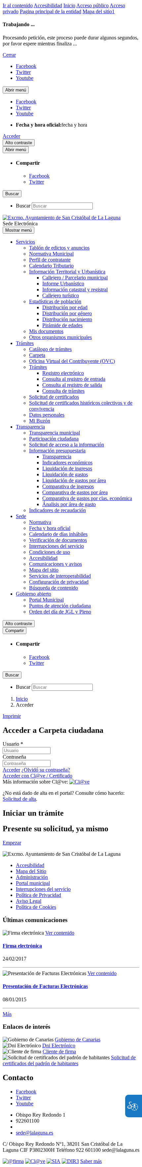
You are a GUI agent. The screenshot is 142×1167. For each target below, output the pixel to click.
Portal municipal (33, 883)
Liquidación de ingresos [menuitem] (67, 468)
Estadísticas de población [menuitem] (55, 301)
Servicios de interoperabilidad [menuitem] (60, 576)
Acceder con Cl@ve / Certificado (37, 776)
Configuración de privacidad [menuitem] (59, 582)
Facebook (39, 176)
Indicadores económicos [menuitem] (67, 462)
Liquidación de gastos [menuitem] (65, 474)
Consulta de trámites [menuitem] (63, 391)
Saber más (91, 1161)
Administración (32, 877)
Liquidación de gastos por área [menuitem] (74, 480)
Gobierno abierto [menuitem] (33, 594)
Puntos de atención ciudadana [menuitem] (60, 606)
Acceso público (92, 5)
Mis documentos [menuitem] (46, 331)
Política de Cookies (36, 907)
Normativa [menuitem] (40, 522)
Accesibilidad (48, 5)
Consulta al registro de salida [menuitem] (72, 385)
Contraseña (14, 757)
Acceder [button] (11, 136)
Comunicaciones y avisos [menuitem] (55, 564)
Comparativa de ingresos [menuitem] (68, 486)
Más (7, 1014)
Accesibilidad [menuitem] (43, 558)
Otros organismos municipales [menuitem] (60, 337)
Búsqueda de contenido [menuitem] (53, 588)
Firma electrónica (22, 946)
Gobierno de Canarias (77, 1039)
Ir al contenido (18, 5)
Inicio (69, 5)
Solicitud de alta (19, 799)
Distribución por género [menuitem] (67, 313)
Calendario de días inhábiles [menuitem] (58, 534)
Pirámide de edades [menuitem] (62, 325)
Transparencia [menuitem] (30, 427)
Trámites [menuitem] (25, 343)
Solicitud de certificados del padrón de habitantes (69, 1060)
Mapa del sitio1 (99, 11)
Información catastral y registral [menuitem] (75, 289)
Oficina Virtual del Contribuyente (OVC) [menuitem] (72, 361)
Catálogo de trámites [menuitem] (50, 349)
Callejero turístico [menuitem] (60, 295)
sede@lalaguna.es (34, 1133)
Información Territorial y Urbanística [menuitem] (67, 271)
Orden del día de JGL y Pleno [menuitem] (60, 611)
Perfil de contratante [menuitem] (50, 260)
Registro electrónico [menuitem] (63, 373)
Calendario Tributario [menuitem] (51, 265)
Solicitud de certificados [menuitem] (54, 397)
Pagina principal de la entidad (50, 11)
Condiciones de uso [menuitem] (49, 552)
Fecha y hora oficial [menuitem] (49, 528)
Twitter (36, 182)
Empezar (12, 843)
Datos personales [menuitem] (46, 415)
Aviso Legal (28, 901)
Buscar (23, 205)
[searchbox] (62, 206)
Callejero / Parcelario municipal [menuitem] (75, 277)
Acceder (11, 770)
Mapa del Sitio (31, 871)
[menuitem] (77, 865)
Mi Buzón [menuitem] (39, 421)
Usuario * (13, 744)
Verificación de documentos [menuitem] (58, 540)
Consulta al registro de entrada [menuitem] (73, 379)
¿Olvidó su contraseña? (45, 770)
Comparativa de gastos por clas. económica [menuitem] (87, 498)
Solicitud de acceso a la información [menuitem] (66, 444)
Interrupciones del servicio (43, 889)
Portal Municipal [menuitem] (46, 600)
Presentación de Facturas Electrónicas (45, 986)
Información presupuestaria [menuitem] (57, 450)
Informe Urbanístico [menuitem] (63, 283)
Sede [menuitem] (21, 516)
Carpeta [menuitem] (37, 355)
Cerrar (9, 55)
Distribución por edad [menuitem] (65, 307)
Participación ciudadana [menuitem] (54, 438)
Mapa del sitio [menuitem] (43, 570)
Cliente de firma (59, 1051)
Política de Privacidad (38, 895)
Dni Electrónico (58, 1045)
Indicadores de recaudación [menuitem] (57, 510)
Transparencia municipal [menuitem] (54, 433)
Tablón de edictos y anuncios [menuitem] (59, 248)
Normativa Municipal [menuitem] (51, 254)
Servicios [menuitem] (25, 242)
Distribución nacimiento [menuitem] (67, 319)
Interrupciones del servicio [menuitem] (56, 546)
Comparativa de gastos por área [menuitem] (75, 492)
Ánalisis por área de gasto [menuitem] (69, 504)
